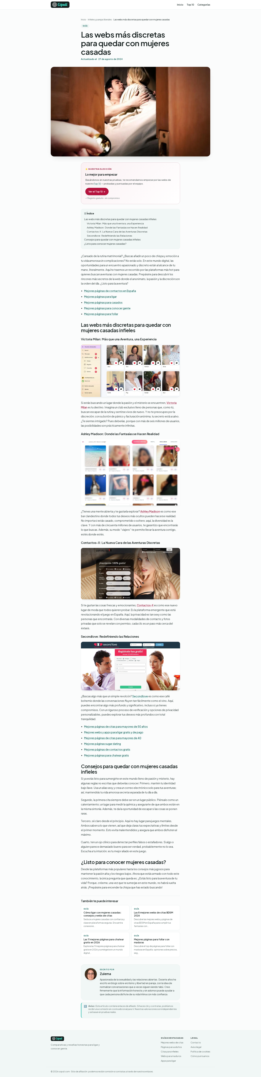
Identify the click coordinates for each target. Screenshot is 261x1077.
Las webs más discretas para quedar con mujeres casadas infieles (120, 219)
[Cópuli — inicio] (60, 5)
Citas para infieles (170, 1051)
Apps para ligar (168, 1060)
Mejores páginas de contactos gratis (107, 749)
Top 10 (190, 4)
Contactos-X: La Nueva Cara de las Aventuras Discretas (117, 231)
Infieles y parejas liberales (100, 19)
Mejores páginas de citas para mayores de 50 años (116, 726)
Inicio (180, 4)
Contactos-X (145, 605)
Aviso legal (196, 1047)
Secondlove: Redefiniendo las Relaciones (109, 235)
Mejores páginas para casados (103, 302)
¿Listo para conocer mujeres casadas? (105, 243)
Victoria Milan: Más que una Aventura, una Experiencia (115, 223)
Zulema (105, 974)
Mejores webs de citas (172, 1042)
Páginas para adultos (171, 1047)
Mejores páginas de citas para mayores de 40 (112, 738)
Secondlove (140, 696)
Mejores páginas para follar (101, 314)
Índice (90, 213)
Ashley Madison (150, 511)
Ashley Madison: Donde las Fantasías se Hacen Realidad (117, 227)
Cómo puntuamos (200, 1056)
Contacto (196, 1042)
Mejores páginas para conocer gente (107, 308)
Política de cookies (200, 1051)
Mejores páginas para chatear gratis (106, 755)
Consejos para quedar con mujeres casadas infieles (112, 239)
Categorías (203, 4)
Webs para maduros (171, 1056)
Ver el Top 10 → (97, 191)
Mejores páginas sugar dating (102, 743)
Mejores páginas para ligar (100, 296)
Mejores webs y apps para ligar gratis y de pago (113, 732)
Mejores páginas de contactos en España (110, 291)
